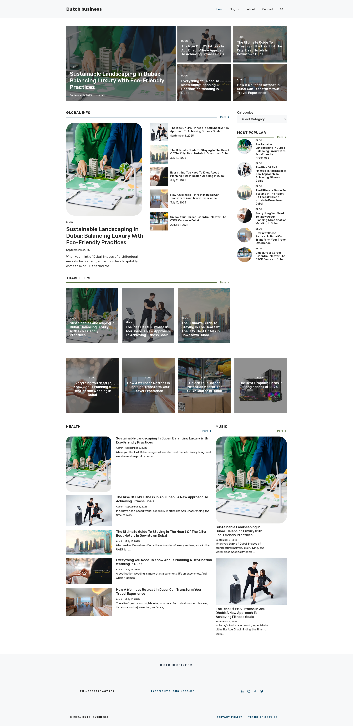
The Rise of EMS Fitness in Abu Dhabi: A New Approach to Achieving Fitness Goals (203, 50)
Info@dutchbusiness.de (173, 691)
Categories (245, 112)
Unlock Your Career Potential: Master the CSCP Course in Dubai (198, 218)
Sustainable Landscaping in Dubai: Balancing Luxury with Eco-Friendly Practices (117, 80)
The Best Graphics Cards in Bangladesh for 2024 (261, 385)
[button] (282, 9)
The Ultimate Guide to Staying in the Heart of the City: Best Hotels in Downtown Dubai (259, 48)
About (251, 9)
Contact (267, 9)
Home (218, 9)
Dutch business (84, 9)
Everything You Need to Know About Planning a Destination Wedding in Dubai (200, 87)
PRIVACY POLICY (230, 717)
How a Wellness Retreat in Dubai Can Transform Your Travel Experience (258, 89)
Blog (232, 9)
